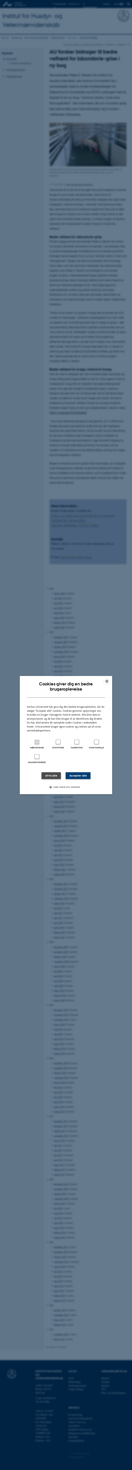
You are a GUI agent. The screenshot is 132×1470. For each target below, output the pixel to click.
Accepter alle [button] (78, 775)
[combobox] (106, 681)
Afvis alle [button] (51, 775)
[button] (66, 787)
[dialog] (66, 735)
